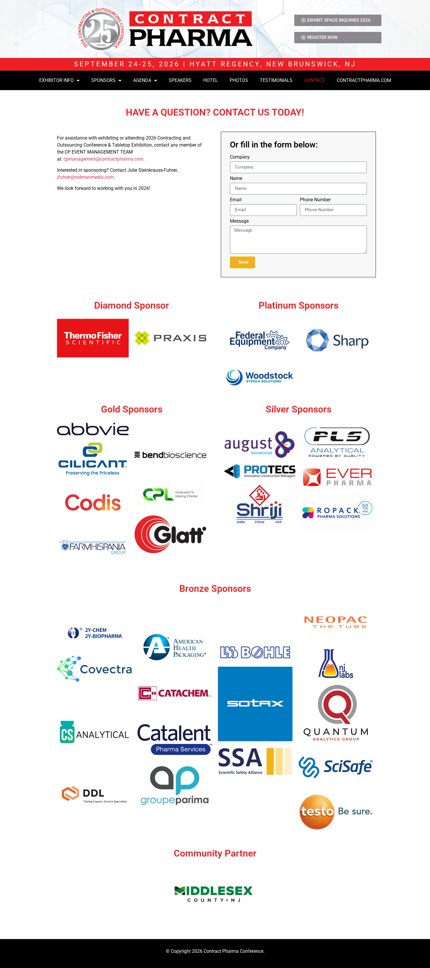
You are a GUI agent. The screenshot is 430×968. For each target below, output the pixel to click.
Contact (314, 80)
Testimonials (276, 80)
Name (236, 178)
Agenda (142, 80)
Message (239, 221)
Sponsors (103, 80)
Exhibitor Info (56, 80)
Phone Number (315, 199)
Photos (239, 80)
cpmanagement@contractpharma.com (103, 159)
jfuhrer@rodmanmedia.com (85, 177)
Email (236, 199)
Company (240, 157)
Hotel (210, 80)
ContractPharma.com (364, 80)
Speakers (180, 80)
